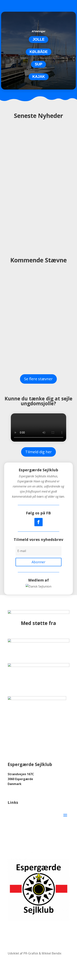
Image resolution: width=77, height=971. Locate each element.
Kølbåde (39, 52)
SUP (38, 64)
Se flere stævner (38, 378)
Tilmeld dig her (38, 451)
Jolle (38, 39)
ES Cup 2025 (25, 313)
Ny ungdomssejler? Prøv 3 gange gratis (38, 202)
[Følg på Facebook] (38, 522)
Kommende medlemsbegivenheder (38, 134)
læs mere (38, 174)
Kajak (38, 76)
